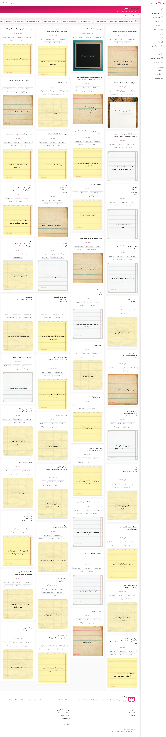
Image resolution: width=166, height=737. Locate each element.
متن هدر (89, 302)
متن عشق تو (19, 21)
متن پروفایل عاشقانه (33, 21)
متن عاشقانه (53, 35)
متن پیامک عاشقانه (87, 33)
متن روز (79, 513)
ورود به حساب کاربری (63, 710)
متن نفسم (112, 651)
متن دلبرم (51, 200)
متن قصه (95, 513)
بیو (73, 37)
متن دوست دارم (47, 485)
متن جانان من (91, 408)
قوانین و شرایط (65, 715)
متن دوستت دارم (8, 474)
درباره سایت (66, 718)
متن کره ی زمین (130, 256)
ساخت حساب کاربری (64, 713)
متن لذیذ (61, 142)
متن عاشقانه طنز (85, 21)
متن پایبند (113, 310)
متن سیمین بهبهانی (47, 592)
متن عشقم (117, 43)
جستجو (132, 715)
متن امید (59, 592)
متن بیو (87, 83)
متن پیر (51, 538)
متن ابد (78, 620)
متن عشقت (121, 144)
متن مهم (81, 462)
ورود (11, 3)
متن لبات (52, 142)
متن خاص (61, 427)
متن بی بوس (79, 302)
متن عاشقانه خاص (100, 21)
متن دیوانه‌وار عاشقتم (80, 91)
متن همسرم (51, 427)
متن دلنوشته (47, 317)
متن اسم (13, 145)
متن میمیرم (28, 419)
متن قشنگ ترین (116, 545)
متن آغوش (47, 535)
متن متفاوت (130, 94)
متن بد (118, 371)
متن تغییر (16, 366)
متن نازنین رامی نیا (122, 35)
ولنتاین (8, 21)
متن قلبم (127, 43)
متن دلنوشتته (16, 314)
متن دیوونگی (58, 372)
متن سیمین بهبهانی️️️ (53, 585)
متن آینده (123, 654)
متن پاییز (17, 529)
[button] (13, 3)
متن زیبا (9, 529)
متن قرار (76, 405)
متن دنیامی (92, 144)
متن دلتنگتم (52, 91)
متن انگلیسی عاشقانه (69, 21)
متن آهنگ (132, 713)
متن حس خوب (61, 538)
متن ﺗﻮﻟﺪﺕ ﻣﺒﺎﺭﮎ (95, 91)
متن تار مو (88, 141)
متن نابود (53, 254)
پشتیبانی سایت (65, 721)
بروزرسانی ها (66, 724)
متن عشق (131, 39)
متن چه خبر (91, 462)
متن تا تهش (92, 196)
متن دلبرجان (83, 357)
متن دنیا (92, 357)
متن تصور (122, 651)
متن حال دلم (113, 202)
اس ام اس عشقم (131, 8)
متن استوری (47, 375)
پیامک (80, 37)
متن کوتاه (113, 39)
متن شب (87, 564)
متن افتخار (61, 649)
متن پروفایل (54, 314)
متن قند (8, 198)
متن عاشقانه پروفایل (8, 89)
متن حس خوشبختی (9, 317)
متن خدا (122, 39)
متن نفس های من (51, 39)
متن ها (133, 710)
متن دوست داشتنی (113, 542)
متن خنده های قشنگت (12, 92)
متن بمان (95, 620)
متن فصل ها (114, 484)
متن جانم (44, 257)
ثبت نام (4, 3)
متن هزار (54, 589)
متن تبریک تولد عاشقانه (51, 21)
